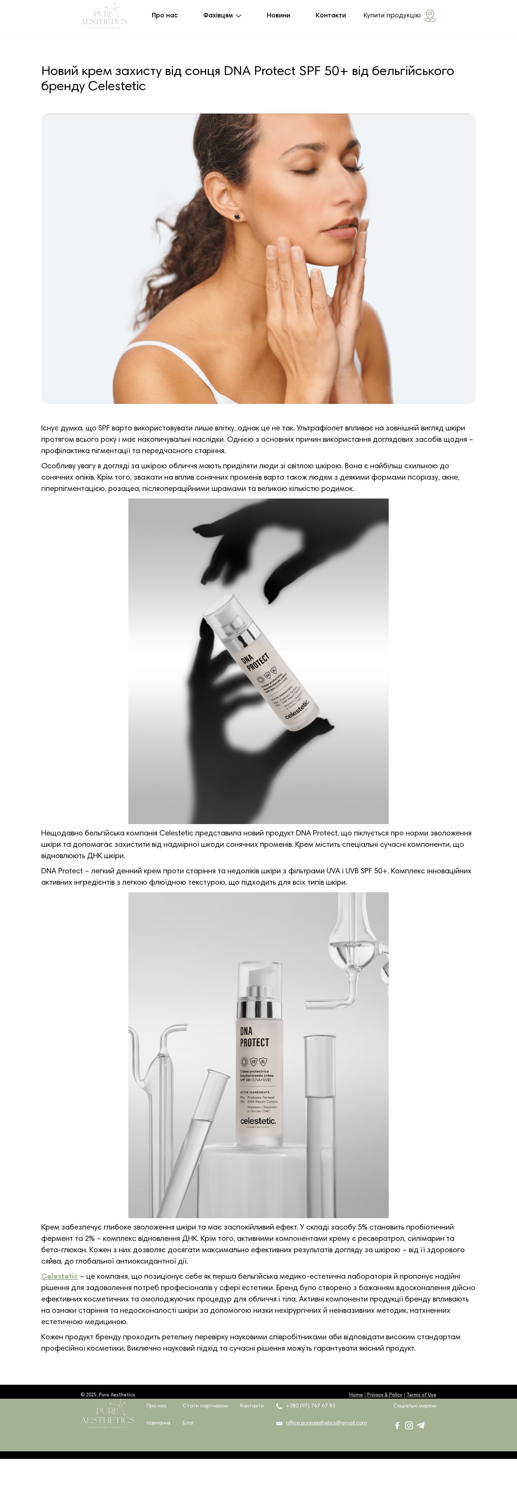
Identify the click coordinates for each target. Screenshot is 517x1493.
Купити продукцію (392, 15)
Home (356, 1395)
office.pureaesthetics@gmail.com (326, 1423)
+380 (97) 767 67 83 (310, 1406)
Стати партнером (205, 1406)
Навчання (158, 1423)
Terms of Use (421, 1395)
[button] (222, 16)
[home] (103, 15)
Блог (188, 1423)
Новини (278, 15)
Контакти (331, 15)
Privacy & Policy (384, 1395)
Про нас (165, 15)
